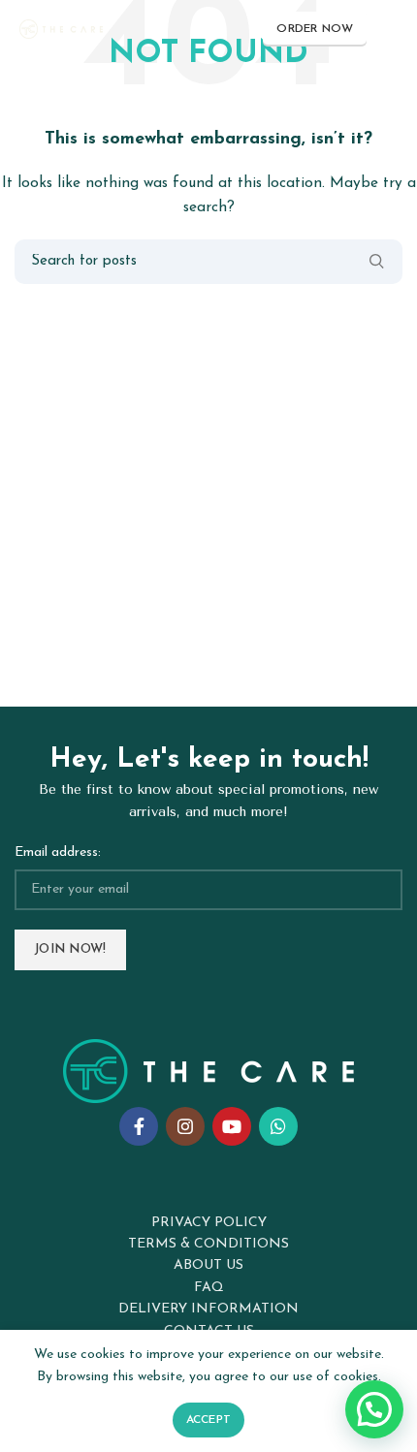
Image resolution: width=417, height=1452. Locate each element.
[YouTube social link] (231, 1126)
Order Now (314, 29)
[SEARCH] (376, 261)
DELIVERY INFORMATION (208, 1309)
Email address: (58, 852)
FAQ (209, 1287)
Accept (209, 1420)
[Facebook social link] (138, 1126)
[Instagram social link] (185, 1126)
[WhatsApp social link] (278, 1126)
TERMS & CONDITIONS (208, 1244)
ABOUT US (208, 1265)
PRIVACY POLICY (209, 1222)
